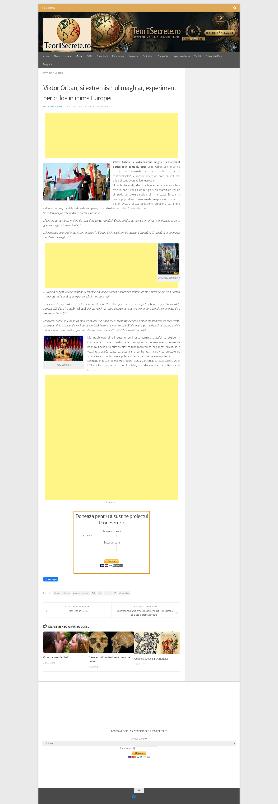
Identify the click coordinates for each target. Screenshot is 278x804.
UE (115, 593)
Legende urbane (181, 56)
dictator (57, 593)
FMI (93, 593)
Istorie (68, 56)
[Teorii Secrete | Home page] (67, 34)
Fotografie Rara (214, 56)
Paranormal (118, 56)
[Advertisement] (111, 135)
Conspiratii (102, 56)
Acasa (46, 56)
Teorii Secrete (54, 106)
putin (100, 593)
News (57, 56)
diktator (67, 593)
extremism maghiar (81, 593)
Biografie (47, 64)
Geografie (163, 56)
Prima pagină (48, 7)
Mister (79, 56)
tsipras (108, 593)
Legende (133, 56)
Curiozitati (148, 56)
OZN (89, 56)
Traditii (197, 56)
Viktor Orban (124, 593)
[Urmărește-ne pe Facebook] (134, 797)
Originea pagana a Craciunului (151, 658)
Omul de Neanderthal (55, 657)
